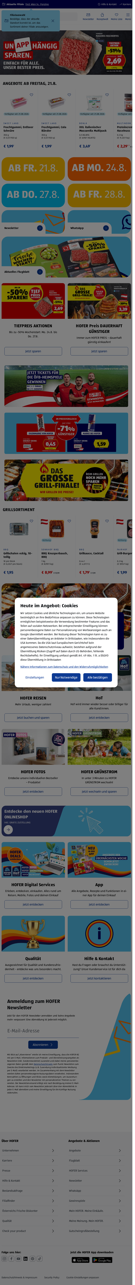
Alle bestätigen (98, 677)
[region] (66, 642)
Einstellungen (34, 677)
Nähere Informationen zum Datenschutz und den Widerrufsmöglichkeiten (64, 667)
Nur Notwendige (66, 677)
